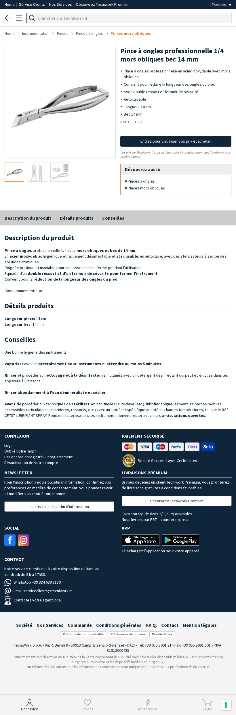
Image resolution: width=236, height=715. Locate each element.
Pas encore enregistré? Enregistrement (38, 456)
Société (24, 625)
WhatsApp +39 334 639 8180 (37, 582)
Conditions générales (118, 625)
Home (10, 4)
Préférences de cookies (128, 634)
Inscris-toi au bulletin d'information (59, 506)
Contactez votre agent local (38, 600)
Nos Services (61, 4)
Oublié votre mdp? (20, 451)
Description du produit (28, 218)
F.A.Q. (151, 625)
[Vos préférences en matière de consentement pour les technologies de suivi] (225, 704)
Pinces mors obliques (131, 33)
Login (9, 445)
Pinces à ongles (89, 33)
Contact (169, 625)
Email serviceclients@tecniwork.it (43, 590)
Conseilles (113, 218)
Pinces (62, 33)
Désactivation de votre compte (31, 462)
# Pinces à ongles (140, 181)
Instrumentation (36, 33)
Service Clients (32, 4)
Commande (80, 625)
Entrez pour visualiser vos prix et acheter (175, 141)
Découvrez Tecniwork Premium (103, 4)
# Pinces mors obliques (145, 188)
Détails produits (77, 218)
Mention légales (200, 625)
